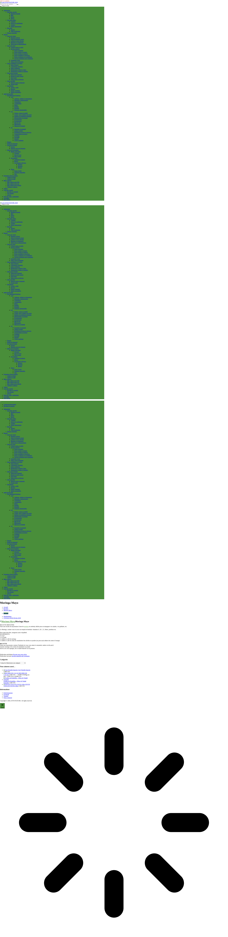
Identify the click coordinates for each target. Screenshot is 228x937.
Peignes (20, 164)
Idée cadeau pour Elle (13, 182)
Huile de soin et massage (18, 82)
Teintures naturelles (19, 172)
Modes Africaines (16, 151)
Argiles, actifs (14, 87)
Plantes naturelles (12, 33)
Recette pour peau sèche (20, 654)
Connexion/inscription (10, 404)
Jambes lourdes (18, 131)
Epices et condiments (17, 23)
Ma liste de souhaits (9, 406)
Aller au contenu (4, 1)
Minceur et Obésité (19, 126)
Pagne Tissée (18, 171)
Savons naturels (15, 49)
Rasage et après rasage (17, 76)
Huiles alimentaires (16, 26)
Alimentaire (7, 10)
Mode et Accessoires (13, 150)
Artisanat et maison (19, 159)
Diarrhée (16, 108)
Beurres (13, 89)
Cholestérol (17, 102)
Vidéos (5, 188)
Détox (16, 105)
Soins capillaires (15, 68)
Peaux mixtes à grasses (20, 52)
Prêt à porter (17, 156)
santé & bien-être (8, 94)
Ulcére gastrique (18, 140)
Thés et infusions (15, 31)
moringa (26, 626)
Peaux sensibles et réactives (22, 55)
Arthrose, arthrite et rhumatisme (23, 98)
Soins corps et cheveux (17, 79)
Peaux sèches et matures (21, 54)
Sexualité (16, 137)
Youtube (6, 696)
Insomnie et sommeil (20, 129)
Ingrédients (10, 86)
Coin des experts (8, 190)
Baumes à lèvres (15, 38)
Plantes (9, 142)
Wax (15, 174)
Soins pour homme (12, 73)
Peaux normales (18, 50)
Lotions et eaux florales (17, 41)
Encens (13, 147)
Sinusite (16, 139)
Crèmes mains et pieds (17, 47)
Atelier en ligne (11, 177)
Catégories (3, 663)
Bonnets (20, 166)
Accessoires (14, 158)
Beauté (5, 34)
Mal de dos (17, 123)
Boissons (9, 28)
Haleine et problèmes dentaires (22, 116)
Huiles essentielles (16, 92)
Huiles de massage (12, 143)
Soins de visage (11, 36)
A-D (12, 97)
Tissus (12, 169)
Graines (13, 25)
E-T (12, 111)
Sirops (12, 17)
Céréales (13, 21)
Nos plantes (10, 193)
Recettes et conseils (12, 192)
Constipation (17, 103)
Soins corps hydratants (17, 62)
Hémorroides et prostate (21, 118)
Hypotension (17, 121)
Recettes (6, 613)
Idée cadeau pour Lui (13, 184)
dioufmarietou (7, 616)
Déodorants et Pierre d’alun (18, 70)
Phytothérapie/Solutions (13, 95)
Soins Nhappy (15, 65)
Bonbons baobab (15, 13)
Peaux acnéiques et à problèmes (23, 57)
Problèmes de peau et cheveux (22, 132)
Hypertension (18, 119)
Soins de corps (11, 46)
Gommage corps (15, 60)
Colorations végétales (17, 66)
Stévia (12, 18)
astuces (9, 195)
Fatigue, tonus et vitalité (21, 113)
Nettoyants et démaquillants (18, 44)
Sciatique (16, 135)
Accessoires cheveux (20, 163)
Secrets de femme (12, 145)
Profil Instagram (8, 693)
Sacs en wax (17, 155)
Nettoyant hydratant (16, 74)
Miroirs (20, 167)
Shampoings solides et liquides (19, 71)
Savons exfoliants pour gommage (23, 58)
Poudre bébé (14, 84)
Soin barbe (14, 78)
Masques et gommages (17, 42)
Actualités (6, 198)
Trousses (16, 153)
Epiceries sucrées (12, 12)
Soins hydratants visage (17, 39)
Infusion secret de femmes (18, 148)
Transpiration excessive (20, 134)
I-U (12, 127)
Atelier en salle (11, 179)
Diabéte (16, 106)
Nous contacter (8, 697)
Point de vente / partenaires (11, 196)
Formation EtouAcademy (11, 175)
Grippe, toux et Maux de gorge (23, 115)
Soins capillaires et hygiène (14, 63)
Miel (12, 15)
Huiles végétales (15, 90)
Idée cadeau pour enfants (14, 185)
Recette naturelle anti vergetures (21, 656)
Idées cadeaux (7, 180)
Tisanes (13, 29)
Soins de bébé (11, 81)
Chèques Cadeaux (12, 187)
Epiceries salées (11, 20)
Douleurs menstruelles (20, 110)
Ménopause (17, 124)
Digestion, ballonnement (21, 100)
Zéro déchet (7, 200)
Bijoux (16, 161)
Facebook (6, 694)
